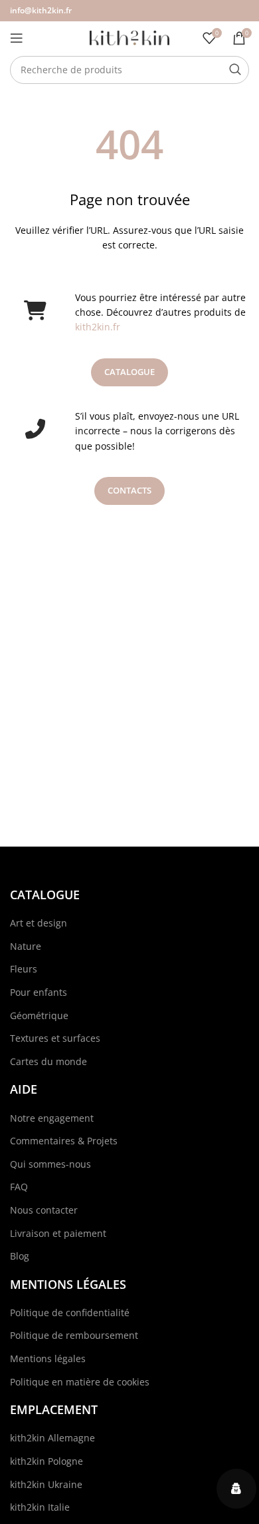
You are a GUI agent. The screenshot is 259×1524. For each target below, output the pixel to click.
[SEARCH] (235, 70)
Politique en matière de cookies (79, 1381)
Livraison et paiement (58, 1233)
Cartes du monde (48, 1061)
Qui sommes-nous (50, 1164)
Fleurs (23, 968)
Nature (25, 946)
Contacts (129, 490)
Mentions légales (48, 1358)
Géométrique (39, 1015)
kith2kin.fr (97, 326)
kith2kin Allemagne (52, 1437)
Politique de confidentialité (70, 1312)
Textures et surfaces (55, 1038)
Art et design (38, 923)
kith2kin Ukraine (46, 1484)
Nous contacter (44, 1210)
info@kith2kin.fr (41, 10)
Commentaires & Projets (64, 1140)
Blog (19, 1256)
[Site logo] (129, 37)
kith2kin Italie (40, 1507)
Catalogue (129, 372)
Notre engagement (52, 1118)
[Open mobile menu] (16, 38)
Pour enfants (38, 992)
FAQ (19, 1186)
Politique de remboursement (74, 1335)
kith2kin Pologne (46, 1461)
